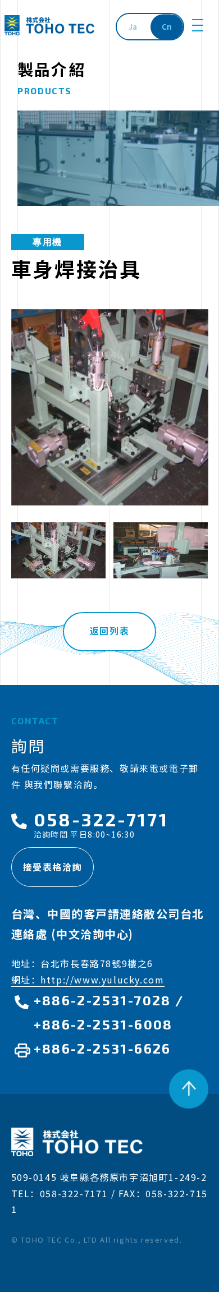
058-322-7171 (101, 819)
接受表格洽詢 (53, 866)
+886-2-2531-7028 (102, 1000)
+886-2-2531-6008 (103, 1024)
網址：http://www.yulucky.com (88, 979)
